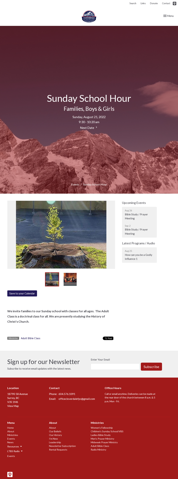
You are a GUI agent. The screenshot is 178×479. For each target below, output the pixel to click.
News (10, 442)
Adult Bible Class (30, 338)
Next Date (87, 128)
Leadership (55, 442)
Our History (55, 434)
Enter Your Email (100, 359)
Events (75, 184)
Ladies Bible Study (101, 434)
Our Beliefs (55, 431)
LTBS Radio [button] (13, 451)
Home (10, 427)
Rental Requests (58, 449)
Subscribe (151, 367)
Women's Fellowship (102, 427)
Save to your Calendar (22, 293)
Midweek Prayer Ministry (104, 442)
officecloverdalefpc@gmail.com (77, 398)
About (10, 431)
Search (133, 3)
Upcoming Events (134, 203)
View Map (13, 405)
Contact (166, 3)
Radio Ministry (98, 449)
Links (143, 3)
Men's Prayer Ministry (102, 438)
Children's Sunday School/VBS (107, 431)
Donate (154, 3)
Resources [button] (13, 446)
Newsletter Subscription (62, 445)
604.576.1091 (67, 393)
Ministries (12, 434)
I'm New (53, 438)
